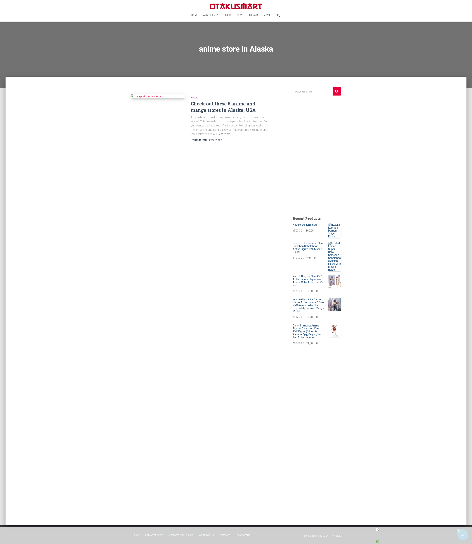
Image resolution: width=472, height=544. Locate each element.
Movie (267, 15)
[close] (377, 529)
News (240, 15)
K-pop (228, 15)
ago (215, 139)
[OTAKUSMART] (236, 6)
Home (194, 15)
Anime (194, 97)
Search (337, 91)
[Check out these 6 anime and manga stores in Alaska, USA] (158, 96)
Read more (224, 134)
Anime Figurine (211, 15)
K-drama (253, 15)
